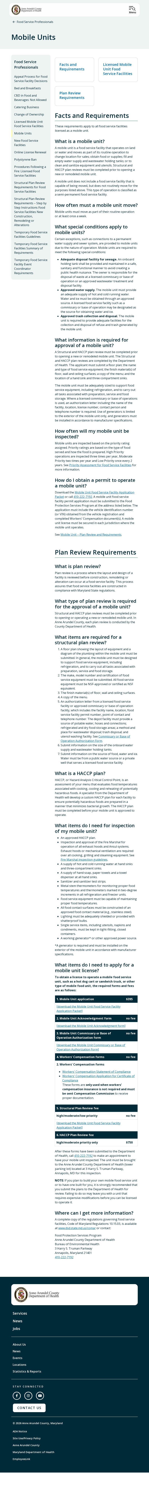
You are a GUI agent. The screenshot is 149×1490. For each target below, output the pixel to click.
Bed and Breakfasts (27, 88)
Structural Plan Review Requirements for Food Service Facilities (30, 187)
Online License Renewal (30, 152)
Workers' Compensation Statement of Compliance (96, 1072)
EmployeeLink (21, 1459)
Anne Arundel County (26, 1445)
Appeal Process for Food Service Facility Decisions (30, 79)
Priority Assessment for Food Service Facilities (100, 465)
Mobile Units (23, 133)
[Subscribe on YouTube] (40, 1396)
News (17, 1320)
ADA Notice (20, 1431)
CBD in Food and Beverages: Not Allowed (30, 97)
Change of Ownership (29, 114)
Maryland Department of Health (33, 1452)
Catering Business (26, 107)
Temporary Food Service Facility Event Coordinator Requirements (30, 266)
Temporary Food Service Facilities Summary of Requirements (30, 248)
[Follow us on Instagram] (28, 1396)
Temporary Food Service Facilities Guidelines (30, 234)
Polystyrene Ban (25, 160)
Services (20, 1313)
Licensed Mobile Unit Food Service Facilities (28, 124)
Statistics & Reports (27, 1371)
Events (17, 1358)
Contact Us (29, 1408)
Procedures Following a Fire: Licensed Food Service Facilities (30, 171)
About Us (19, 1344)
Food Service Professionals (35, 22)
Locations (19, 1365)
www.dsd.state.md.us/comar (77, 1228)
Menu (132, 12)
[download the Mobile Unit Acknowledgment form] (91, 1026)
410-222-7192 (83, 497)
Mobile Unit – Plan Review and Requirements (91, 535)
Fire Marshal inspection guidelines (84, 860)
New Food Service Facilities (26, 143)
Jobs (16, 1328)
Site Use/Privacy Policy (27, 1438)
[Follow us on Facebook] (17, 1396)
